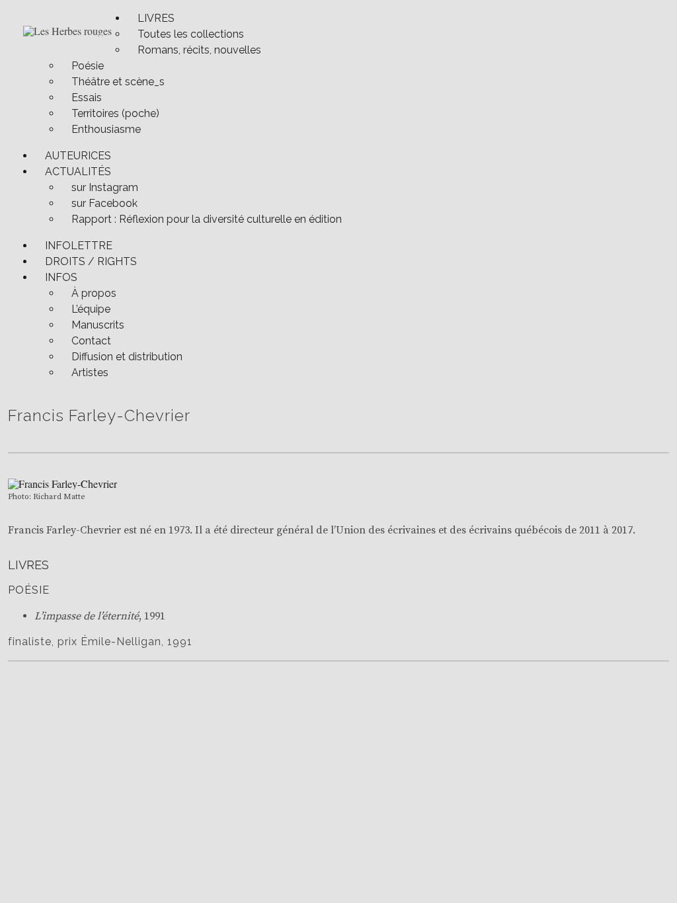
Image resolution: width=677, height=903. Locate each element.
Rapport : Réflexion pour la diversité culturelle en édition (206, 219)
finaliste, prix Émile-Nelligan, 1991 (100, 641)
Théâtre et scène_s (118, 81)
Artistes (89, 372)
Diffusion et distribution (126, 356)
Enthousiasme (106, 129)
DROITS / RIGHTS (91, 261)
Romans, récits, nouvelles (199, 50)
